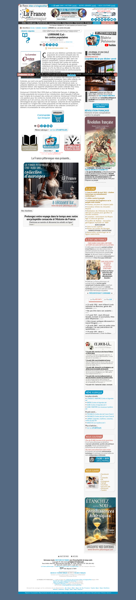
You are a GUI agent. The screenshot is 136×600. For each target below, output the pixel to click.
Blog (40, 592)
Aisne (69, 588)
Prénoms (103, 592)
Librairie (88, 592)
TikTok (103, 483)
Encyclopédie (34, 592)
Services (109, 592)
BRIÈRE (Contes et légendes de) (97, 402)
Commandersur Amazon (43, 116)
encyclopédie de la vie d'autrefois (71, 585)
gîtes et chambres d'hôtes (61, 582)
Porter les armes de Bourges (98, 229)
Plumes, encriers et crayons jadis (100, 205)
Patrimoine (79, 23)
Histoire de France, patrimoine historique (65, 581)
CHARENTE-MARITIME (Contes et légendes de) (99, 399)
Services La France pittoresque (60, 575)
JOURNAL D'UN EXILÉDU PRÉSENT (100, 105)
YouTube (104, 485)
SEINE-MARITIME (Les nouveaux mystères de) (99, 408)
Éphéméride (42, 23)
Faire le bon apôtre (94, 227)
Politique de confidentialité (77, 575)
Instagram (105, 481)
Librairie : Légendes (41, 28)
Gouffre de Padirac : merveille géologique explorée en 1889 (98, 222)
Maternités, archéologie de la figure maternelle (98, 233)
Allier (73, 588)
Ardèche (55, 589)
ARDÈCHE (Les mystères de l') (96, 423)
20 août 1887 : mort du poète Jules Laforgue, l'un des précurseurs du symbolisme (100, 327)
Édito (24, 23)
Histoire (55, 23)
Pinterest (104, 488)
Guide (31, 23)
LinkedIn (104, 478)
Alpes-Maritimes (105, 588)
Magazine (27, 592)
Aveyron (80, 589)
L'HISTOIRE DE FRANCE (62, 560)
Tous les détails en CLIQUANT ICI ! (96, 170)
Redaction (69, 42)
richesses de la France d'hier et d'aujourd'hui (79, 579)
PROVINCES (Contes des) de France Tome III (100, 416)
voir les (58, 130)
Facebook (105, 474)
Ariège (67, 589)
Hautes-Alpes (95, 588)
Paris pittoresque (96, 592)
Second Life (105, 487)
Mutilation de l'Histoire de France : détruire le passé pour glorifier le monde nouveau (99, 213)
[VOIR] (74, 5)
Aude (75, 589)
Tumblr (104, 490)
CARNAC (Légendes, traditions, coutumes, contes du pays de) (99, 420)
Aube (71, 589)
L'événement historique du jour (68, 576)
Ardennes (61, 589)
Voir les (94, 428)
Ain (66, 588)
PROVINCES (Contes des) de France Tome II (100, 414)
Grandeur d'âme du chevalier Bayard (97, 208)
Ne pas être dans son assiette (99, 311)
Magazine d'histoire (60, 583)
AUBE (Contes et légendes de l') (96, 405)
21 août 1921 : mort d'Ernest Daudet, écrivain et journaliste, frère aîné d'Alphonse (100, 317)
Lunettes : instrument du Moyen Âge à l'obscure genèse (99, 218)
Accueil (32, 28)
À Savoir (88, 23)
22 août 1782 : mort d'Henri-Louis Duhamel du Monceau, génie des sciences (100, 306)
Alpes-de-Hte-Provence (83, 588)
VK (102, 480)
